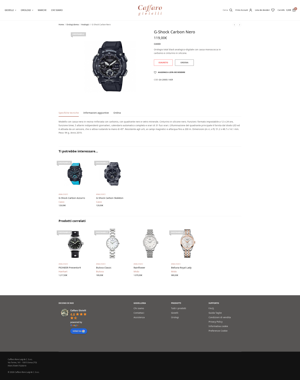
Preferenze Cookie (218, 330)
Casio (157, 43)
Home (61, 24)
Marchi (42, 10)
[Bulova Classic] (112, 243)
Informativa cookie (218, 326)
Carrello (281, 10)
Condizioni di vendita (220, 317)
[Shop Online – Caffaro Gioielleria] (150, 10)
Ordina (117, 113)
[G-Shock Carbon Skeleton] (112, 174)
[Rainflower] (150, 243)
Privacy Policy (215, 321)
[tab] (71, 114)
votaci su (77, 330)
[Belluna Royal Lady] (187, 243)
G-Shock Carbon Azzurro (72, 197)
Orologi (26, 10)
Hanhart (63, 271)
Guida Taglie (215, 312)
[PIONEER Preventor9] (75, 243)
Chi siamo (57, 10)
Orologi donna (72, 24)
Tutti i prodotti (178, 308)
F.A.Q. (211, 308)
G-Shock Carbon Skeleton (109, 197)
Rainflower (139, 267)
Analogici (85, 24)
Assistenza (139, 317)
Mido (136, 271)
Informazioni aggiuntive (96, 113)
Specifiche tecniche (69, 113)
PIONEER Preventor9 (70, 267)
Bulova (100, 271)
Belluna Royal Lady (181, 267)
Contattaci (139, 312)
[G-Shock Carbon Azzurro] (75, 174)
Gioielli (9, 10)
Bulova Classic (103, 267)
